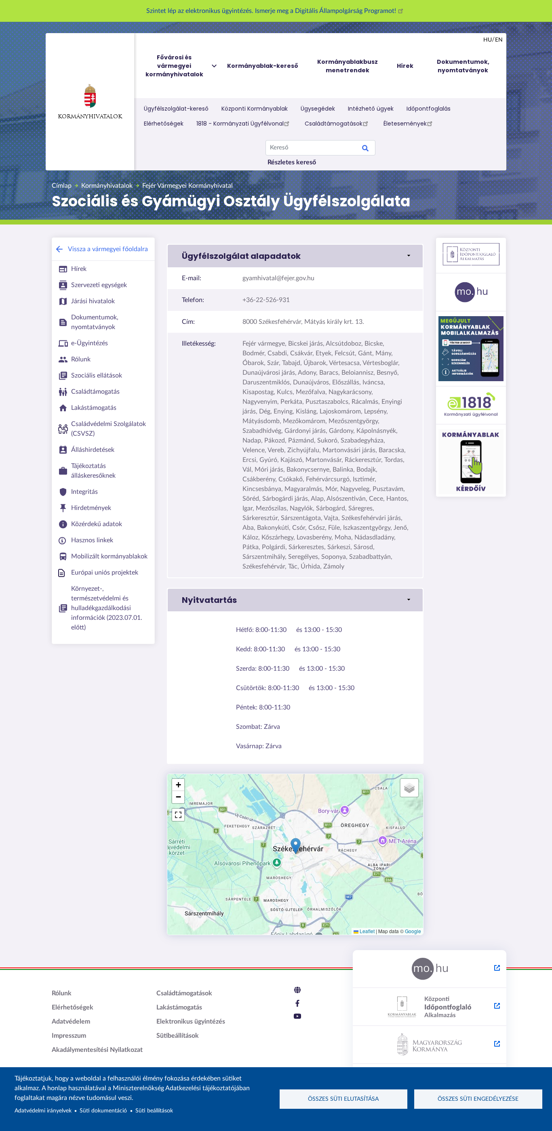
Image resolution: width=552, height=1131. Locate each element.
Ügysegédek (318, 109)
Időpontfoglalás (429, 109)
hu (487, 40)
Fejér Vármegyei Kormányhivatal (187, 186)
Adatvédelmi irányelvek (43, 1111)
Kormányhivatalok (90, 117)
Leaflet (366, 930)
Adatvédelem (71, 1021)
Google (413, 930)
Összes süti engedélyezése (478, 1099)
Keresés (365, 149)
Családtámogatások (333, 124)
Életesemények (405, 124)
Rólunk (62, 993)
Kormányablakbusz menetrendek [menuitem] (347, 66)
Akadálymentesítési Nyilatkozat (97, 1050)
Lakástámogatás (179, 1007)
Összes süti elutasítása (343, 1099)
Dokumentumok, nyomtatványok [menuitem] (463, 66)
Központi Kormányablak (254, 109)
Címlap (62, 186)
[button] (295, 256)
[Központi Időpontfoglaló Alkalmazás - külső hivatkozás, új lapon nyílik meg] (429, 1007)
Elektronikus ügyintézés (190, 1021)
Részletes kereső (292, 162)
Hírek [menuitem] (405, 66)
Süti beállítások (154, 1111)
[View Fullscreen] (178, 815)
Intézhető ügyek (371, 109)
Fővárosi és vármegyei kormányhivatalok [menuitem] (174, 65)
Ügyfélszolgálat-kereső (176, 109)
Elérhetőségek (163, 124)
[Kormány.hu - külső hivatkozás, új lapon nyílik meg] (429, 1045)
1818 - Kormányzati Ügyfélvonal (240, 124)
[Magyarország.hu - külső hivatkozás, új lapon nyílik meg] (429, 969)
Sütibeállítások (177, 1035)
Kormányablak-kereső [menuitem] (262, 66)
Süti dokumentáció (103, 1111)
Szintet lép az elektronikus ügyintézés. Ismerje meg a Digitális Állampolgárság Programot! (272, 11)
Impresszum (69, 1035)
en (499, 40)
